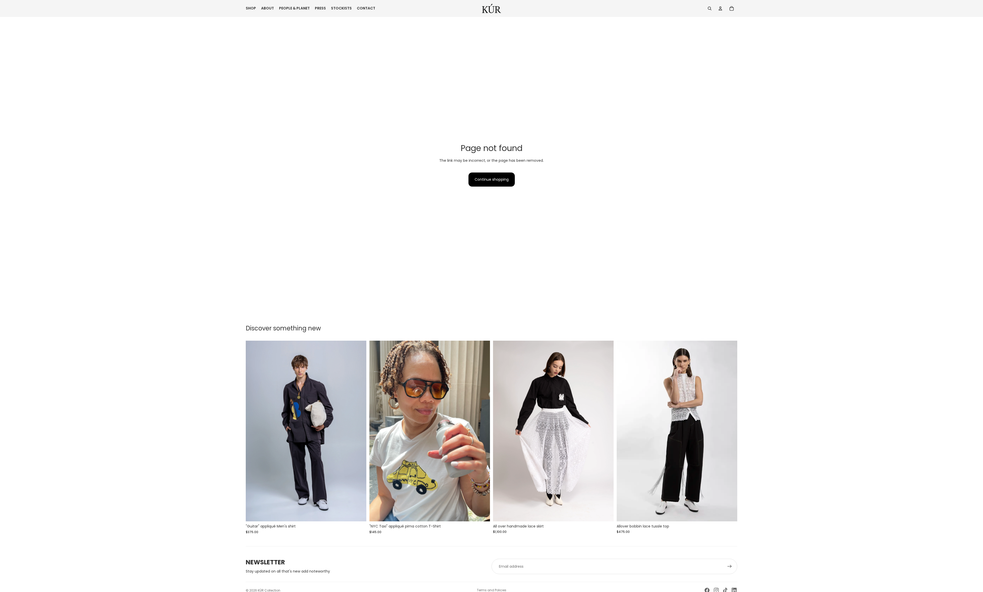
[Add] (358, 513)
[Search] (709, 8)
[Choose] (605, 513)
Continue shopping (492, 179)
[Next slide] (358, 431)
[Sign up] (729, 566)
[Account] (720, 8)
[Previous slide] (253, 431)
